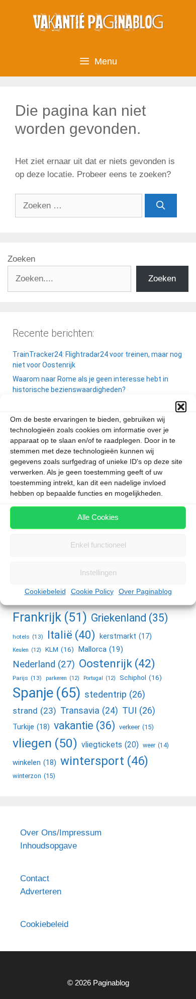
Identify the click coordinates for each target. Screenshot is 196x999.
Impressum (80, 832)
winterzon (34, 776)
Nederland (44, 664)
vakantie (84, 725)
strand (34, 711)
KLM (59, 649)
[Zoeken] (161, 206)
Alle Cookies (98, 517)
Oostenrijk (117, 663)
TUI (138, 710)
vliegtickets (110, 744)
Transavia (89, 711)
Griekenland (129, 617)
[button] (181, 407)
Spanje (46, 693)
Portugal (99, 678)
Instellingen (98, 572)
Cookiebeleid (45, 591)
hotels (28, 636)
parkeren (62, 678)
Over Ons (38, 832)
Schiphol (141, 677)
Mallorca (100, 649)
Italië (71, 634)
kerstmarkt (126, 636)
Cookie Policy (92, 591)
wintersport (104, 761)
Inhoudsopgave (48, 846)
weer (156, 745)
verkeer (136, 727)
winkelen (34, 762)
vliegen (45, 743)
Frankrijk (50, 617)
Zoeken (21, 259)
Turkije (31, 726)
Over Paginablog (145, 591)
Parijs (27, 677)
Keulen (27, 650)
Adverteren (40, 891)
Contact (34, 878)
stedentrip (114, 694)
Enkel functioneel (98, 545)
